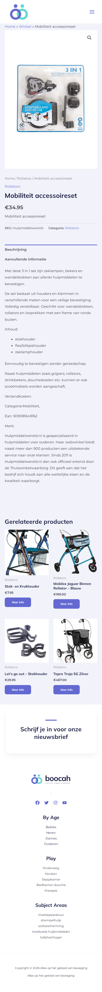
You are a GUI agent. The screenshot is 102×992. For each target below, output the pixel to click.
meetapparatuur (51, 915)
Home (10, 26)
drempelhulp (51, 920)
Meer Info (18, 602)
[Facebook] (37, 803)
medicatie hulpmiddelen (51, 931)
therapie (51, 890)
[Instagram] (55, 803)
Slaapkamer (51, 879)
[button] (89, 37)
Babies (51, 827)
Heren (51, 832)
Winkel (25, 26)
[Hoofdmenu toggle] (92, 12)
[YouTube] (64, 803)
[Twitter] (46, 803)
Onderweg (51, 868)
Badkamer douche (51, 885)
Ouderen (51, 844)
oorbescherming (51, 926)
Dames (51, 838)
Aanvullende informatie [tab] (25, 259)
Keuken (51, 874)
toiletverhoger (51, 937)
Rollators (24, 178)
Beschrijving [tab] (16, 249)
